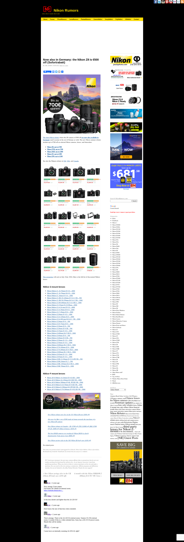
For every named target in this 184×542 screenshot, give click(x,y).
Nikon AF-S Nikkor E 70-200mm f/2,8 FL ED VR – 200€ (66, 389)
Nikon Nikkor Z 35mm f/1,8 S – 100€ (59, 331)
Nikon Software (116, 327)
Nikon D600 (115, 272)
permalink (54, 451)
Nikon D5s (115, 268)
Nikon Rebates (117, 413)
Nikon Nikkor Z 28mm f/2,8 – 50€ (58, 326)
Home (45, 19)
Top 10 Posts (116, 377)
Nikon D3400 (116, 235)
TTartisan (119, 433)
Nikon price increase (135, 411)
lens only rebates (125, 405)
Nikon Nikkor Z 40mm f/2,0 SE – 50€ (59, 338)
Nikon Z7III (115, 357)
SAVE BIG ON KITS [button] (133, 475)
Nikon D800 (115, 293)
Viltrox (117, 435)
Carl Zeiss (126, 396)
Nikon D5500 (116, 263)
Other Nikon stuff (117, 372)
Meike (135, 405)
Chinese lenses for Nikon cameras (125, 399)
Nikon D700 (115, 276)
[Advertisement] (72, 41)
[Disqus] (72, 506)
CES (130, 396)
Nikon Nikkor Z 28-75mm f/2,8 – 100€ (60, 324)
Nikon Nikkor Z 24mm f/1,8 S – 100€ (60, 295)
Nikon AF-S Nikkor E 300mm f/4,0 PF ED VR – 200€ (65, 387)
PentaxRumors (86, 19)
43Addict (128, 19)
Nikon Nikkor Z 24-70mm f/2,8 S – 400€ (61, 291)
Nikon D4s (115, 248)
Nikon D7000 (116, 278)
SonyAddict (109, 19)
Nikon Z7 (115, 351)
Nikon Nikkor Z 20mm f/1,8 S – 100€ (59, 314)
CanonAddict (98, 19)
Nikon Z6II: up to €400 (55, 151)
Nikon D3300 (116, 233)
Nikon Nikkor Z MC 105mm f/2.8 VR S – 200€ (63, 364)
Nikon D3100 (116, 229)
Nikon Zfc (115, 368)
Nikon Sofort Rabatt (82, 450)
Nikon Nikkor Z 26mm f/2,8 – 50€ (58, 321)
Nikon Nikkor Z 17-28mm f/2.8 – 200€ (60, 312)
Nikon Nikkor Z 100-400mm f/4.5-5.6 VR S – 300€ (64, 302)
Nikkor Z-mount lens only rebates (126, 406)
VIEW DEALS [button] (117, 475)
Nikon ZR (115, 370)
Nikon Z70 (115, 353)
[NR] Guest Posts (128, 438)
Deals (59, 450)
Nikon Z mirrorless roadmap (126, 418)
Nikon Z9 (115, 362)
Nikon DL (115, 308)
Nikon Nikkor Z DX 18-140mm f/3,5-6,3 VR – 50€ (64, 298)
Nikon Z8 (115, 359)
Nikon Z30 (115, 332)
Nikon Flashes (116, 312)
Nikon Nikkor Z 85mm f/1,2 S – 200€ (59, 354)
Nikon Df (115, 304)
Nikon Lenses (116, 319)
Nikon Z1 (115, 330)
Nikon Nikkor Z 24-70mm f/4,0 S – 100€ (61, 293)
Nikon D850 (115, 300)
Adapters (112, 396)
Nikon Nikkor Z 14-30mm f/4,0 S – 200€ (61, 310)
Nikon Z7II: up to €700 (55, 149)
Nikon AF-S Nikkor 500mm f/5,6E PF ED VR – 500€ (65, 382)
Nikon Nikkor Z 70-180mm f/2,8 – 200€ (60, 347)
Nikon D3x (115, 242)
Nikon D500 (115, 253)
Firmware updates (124, 402)
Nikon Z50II (115, 340)
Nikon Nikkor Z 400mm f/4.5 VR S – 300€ (61, 333)
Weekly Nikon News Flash (119, 379)
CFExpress (134, 396)
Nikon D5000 (116, 255)
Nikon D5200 (116, 259)
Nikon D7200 (116, 283)
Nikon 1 (114, 223)
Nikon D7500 (116, 287)
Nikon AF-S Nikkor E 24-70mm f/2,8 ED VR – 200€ (64, 385)
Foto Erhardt (71, 450)
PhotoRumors (62, 19)
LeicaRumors (73, 19)
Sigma (135, 422)
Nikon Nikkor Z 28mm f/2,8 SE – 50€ (59, 328)
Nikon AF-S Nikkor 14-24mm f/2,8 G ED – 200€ (63, 377)
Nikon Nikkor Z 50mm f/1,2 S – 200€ (59, 340)
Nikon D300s (116, 227)
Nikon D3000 (116, 225)
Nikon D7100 (116, 280)
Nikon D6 (115, 270)
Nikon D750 (115, 285)
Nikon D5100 (116, 257)
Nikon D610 (115, 274)
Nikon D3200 (116, 231)
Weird (114, 381)
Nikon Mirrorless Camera (119, 321)
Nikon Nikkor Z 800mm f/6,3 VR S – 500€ (61, 352)
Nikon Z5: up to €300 (54, 154)
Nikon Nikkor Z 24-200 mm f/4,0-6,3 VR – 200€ (63, 319)
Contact (136, 19)
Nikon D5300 (116, 261)
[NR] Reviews (116, 383)
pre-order (121, 422)
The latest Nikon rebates (51, 137)
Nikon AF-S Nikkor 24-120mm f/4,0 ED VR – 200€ (64, 380)
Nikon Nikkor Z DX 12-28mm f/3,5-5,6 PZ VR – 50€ (65, 359)
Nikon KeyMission (117, 317)
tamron (112, 424)
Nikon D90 (115, 302)
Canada (76, 161)
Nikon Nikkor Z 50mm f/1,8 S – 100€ (59, 342)
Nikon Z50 (115, 338)
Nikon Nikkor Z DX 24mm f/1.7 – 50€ (60, 361)
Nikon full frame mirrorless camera (125, 409)
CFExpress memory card (117, 398)
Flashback (115, 221)
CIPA (129, 400)
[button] (126, 463)
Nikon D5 (115, 250)
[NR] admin (48, 65)
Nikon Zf (115, 366)
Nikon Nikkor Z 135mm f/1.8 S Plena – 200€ (62, 305)
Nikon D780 (115, 291)
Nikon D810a (116, 297)
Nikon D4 (115, 244)
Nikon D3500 (116, 238)
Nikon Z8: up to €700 (54, 147)
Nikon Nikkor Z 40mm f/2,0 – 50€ (58, 335)
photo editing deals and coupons (125, 420)
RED (113, 374)
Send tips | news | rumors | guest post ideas (122, 212)
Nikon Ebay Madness (118, 310)
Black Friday (119, 396)
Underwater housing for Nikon (130, 433)
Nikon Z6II (115, 347)
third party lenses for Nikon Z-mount (123, 428)
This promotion (48, 277)
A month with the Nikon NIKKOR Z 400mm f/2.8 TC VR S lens (88, 474)
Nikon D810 (115, 295)
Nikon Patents (116, 323)
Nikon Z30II (115, 334)
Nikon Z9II (115, 364)
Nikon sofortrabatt (93, 450)
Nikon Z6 (115, 344)
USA (68, 161)
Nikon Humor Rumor (118, 315)
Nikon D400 (115, 246)
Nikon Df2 (115, 306)
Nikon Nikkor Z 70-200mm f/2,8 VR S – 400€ (62, 349)
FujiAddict (119, 19)
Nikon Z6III (115, 349)
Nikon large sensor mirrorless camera (125, 410)
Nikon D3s (115, 240)
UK (65, 161)
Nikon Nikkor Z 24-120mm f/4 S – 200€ (60, 317)
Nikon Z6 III (120, 416)
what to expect (131, 435)
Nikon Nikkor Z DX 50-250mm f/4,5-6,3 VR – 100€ (65, 300)
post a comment (82, 451)
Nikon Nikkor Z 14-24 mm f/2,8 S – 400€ (61, 307)
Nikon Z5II (115, 342)
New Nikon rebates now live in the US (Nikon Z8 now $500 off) (69, 414)
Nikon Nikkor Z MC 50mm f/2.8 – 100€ (60, 366)
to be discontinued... (126, 431)
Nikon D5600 (116, 265)
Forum (52, 19)
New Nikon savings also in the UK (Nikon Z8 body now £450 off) (69, 440)
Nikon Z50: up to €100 (55, 156)
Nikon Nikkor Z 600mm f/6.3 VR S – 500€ (61, 345)
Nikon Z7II (115, 355)
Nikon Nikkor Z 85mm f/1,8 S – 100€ (59, 357)
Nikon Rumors (66, 10)
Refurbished (128, 422)
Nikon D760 (115, 289)
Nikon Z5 (115, 336)
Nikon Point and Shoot (119, 325)
